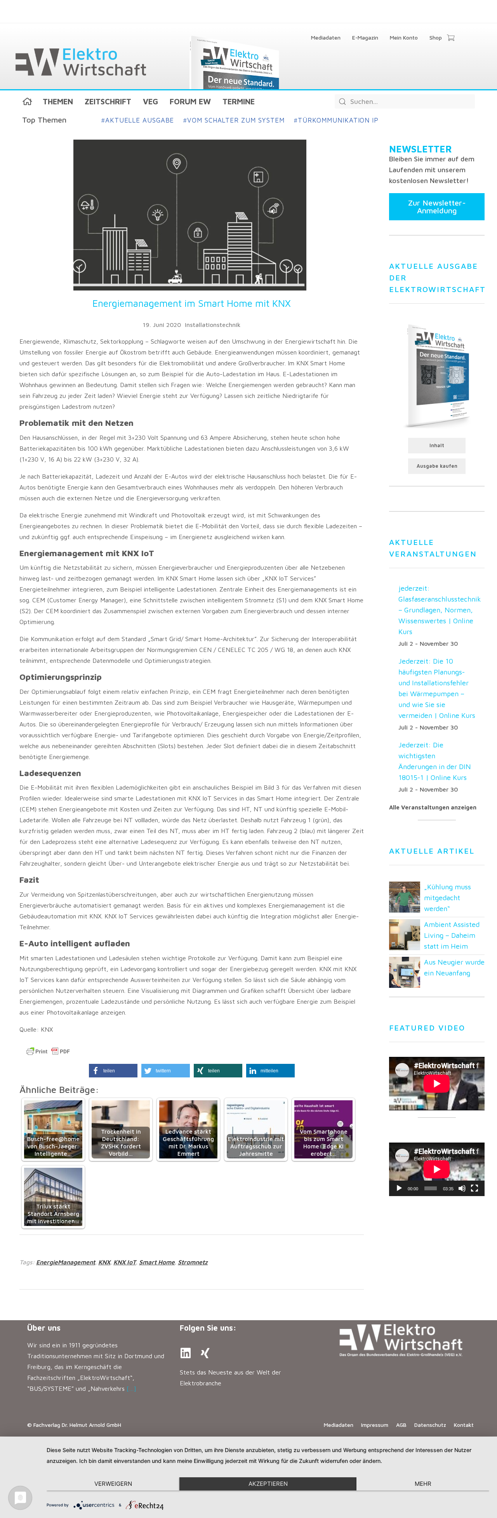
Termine (238, 101)
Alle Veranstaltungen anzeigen (432, 807)
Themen (58, 101)
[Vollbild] (474, 1188)
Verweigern (113, 1483)
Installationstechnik (212, 324)
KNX (104, 1262)
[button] (113, 1070)
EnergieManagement (65, 1262)
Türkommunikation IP (336, 120)
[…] (131, 1388)
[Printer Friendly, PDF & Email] (48, 1051)
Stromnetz (193, 1262)
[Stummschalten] (462, 1188)
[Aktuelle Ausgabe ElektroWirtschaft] (437, 375)
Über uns (44, 1327)
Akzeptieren (268, 1483)
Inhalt (436, 445)
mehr (423, 1483)
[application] (437, 1169)
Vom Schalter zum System (234, 120)
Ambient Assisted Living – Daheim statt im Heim (452, 935)
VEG (150, 101)
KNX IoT (124, 1262)
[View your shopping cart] (450, 38)
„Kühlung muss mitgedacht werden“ (447, 898)
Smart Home (157, 1262)
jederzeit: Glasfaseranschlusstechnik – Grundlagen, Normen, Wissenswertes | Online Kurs (439, 610)
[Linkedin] (185, 1353)
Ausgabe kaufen (437, 466)
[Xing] (205, 1353)
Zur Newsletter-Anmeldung (437, 206)
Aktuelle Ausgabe (137, 120)
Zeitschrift (108, 101)
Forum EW (190, 101)
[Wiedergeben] (399, 1188)
